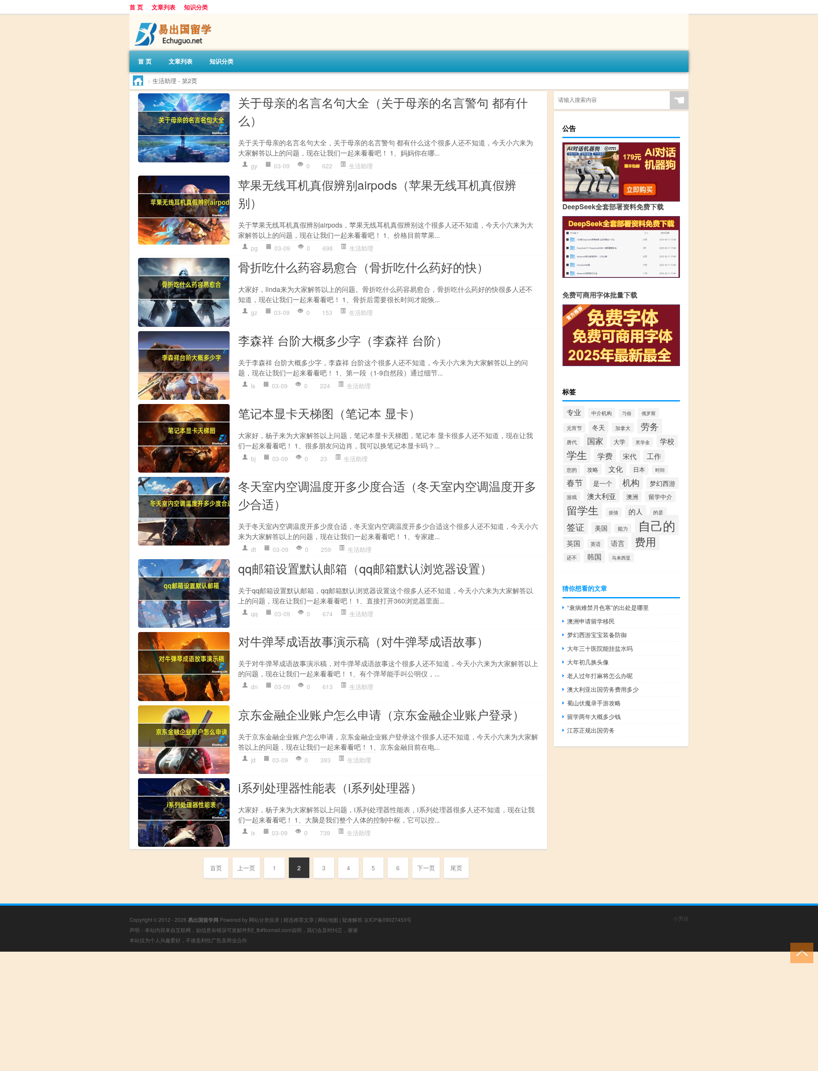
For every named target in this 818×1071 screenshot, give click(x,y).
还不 (572, 557)
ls (253, 385)
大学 (619, 441)
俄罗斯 (649, 413)
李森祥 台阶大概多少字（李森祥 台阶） (343, 340)
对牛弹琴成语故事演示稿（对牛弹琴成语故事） (363, 641)
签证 (576, 526)
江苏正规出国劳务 (591, 730)
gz (254, 312)
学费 (605, 455)
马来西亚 (621, 557)
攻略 (592, 469)
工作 (654, 456)
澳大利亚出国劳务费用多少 (603, 689)
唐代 (572, 442)
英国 (573, 543)
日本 (639, 469)
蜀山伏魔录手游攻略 (594, 703)
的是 (658, 512)
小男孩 (680, 918)
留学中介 (660, 496)
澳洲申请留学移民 (591, 621)
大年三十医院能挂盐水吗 (600, 648)
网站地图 (328, 919)
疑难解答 (352, 919)
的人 (635, 511)
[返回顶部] (799, 952)
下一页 (426, 867)
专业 (574, 412)
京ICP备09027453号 (388, 919)
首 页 (136, 7)
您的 (572, 469)
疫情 (613, 512)
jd (253, 760)
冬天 (598, 427)
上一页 (246, 867)
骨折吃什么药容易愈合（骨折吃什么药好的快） (363, 266)
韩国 (594, 556)
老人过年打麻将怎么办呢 (600, 675)
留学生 (583, 509)
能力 (623, 528)
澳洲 (632, 496)
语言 (618, 543)
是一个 (602, 483)
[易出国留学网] (174, 16)
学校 (667, 441)
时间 (660, 469)
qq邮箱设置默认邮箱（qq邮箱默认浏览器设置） (365, 568)
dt (253, 549)
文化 (615, 469)
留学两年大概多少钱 (594, 716)
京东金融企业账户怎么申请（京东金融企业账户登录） (381, 714)
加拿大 (623, 427)
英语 (595, 543)
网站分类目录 (264, 919)
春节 (575, 482)
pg (254, 248)
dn (254, 686)
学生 (577, 454)
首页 (216, 867)
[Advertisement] (255, 1011)
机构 (630, 482)
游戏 (572, 496)
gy (254, 166)
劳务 (650, 426)
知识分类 (196, 7)
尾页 (456, 867)
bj (253, 458)
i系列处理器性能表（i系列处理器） (330, 787)
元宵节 (574, 427)
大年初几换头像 (588, 662)
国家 (595, 440)
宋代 (630, 456)
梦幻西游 (662, 483)
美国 (601, 527)
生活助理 (361, 166)
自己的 (656, 525)
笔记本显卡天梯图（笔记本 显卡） (329, 412)
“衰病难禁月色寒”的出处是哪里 (608, 607)
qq (254, 613)
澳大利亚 (601, 496)
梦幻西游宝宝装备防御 (597, 634)
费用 (645, 541)
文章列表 (164, 7)
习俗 (626, 413)
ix (253, 833)
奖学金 (643, 442)
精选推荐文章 (298, 919)
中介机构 (601, 413)
